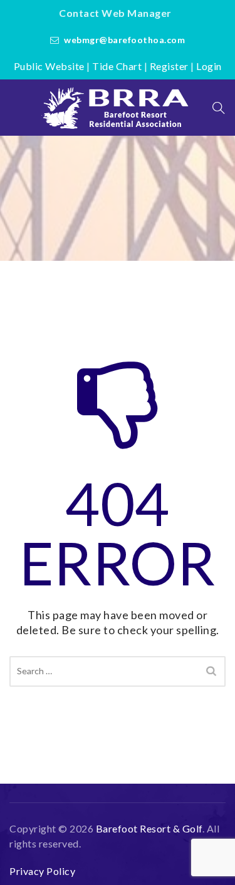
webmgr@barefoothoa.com (124, 39)
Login (209, 66)
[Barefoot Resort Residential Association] (118, 108)
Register (169, 66)
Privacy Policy (42, 871)
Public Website (49, 66)
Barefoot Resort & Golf (149, 828)
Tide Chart (117, 66)
